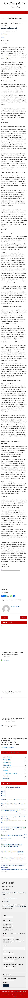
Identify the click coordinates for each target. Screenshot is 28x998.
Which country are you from (10, 952)
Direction (9, 994)
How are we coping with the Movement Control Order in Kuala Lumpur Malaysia (13, 719)
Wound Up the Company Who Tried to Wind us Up (11, 860)
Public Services (5, 28)
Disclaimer (24, 994)
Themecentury (14, 993)
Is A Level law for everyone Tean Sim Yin (12, 692)
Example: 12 (5, 982)
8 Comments (4, 861)
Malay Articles (7, 765)
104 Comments (20, 813)
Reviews (5, 770)
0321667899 (7, 901)
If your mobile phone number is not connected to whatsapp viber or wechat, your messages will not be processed (8, 927)
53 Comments (4, 823)
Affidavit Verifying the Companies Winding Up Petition (24, 617)
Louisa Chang (15, 31)
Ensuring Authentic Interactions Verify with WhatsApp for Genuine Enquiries (12, 653)
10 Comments (20, 854)
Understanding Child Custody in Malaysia (9, 846)
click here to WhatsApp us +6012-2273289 (15, 906)
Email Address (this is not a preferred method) (14, 934)
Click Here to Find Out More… (7, 747)
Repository (13, 28)
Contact (4, 994)
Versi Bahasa (4, 34)
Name (5, 915)
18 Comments (4, 831)
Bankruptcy (6, 776)
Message (5, 945)
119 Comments (4, 806)
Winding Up (6, 778)
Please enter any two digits (9, 978)
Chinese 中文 (6, 759)
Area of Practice (7, 757)
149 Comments (10, 788)
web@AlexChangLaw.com (11, 898)
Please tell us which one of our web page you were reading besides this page (13, 958)
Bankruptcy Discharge (11, 773)
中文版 (2, 37)
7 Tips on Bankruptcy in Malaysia (13, 787)
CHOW (14, 656)
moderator (6, 57)
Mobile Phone (6, 920)
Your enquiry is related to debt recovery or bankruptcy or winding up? (13, 965)
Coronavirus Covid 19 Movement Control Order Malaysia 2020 (14, 869)
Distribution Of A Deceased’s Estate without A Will (11, 829)
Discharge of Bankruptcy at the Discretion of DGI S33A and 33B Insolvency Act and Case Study (6, 617)
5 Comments (4, 871)
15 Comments (4, 848)
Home (15, 996)
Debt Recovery (7, 762)
